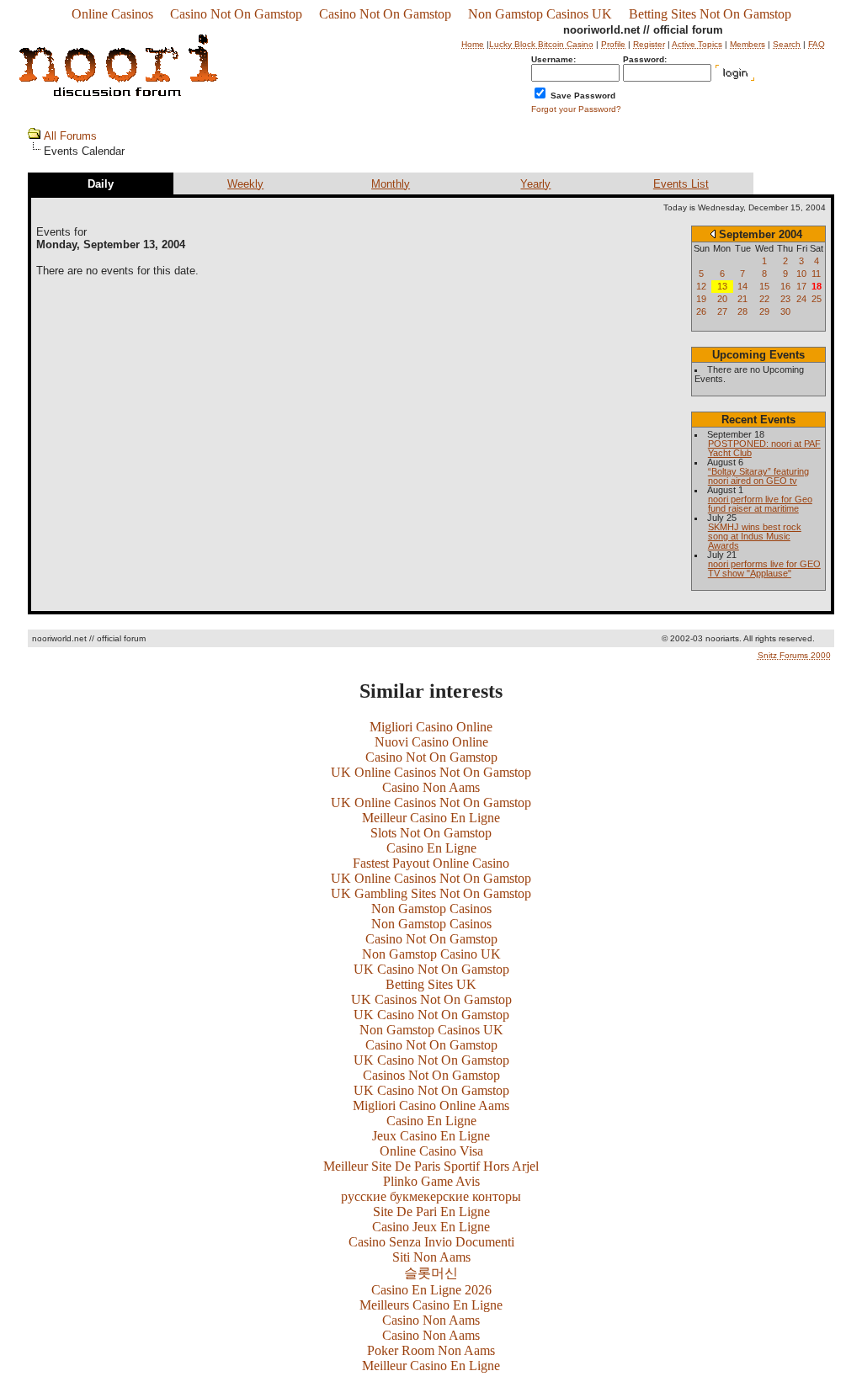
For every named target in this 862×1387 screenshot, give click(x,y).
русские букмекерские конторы (431, 1196)
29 (764, 311)
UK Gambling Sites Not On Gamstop (431, 893)
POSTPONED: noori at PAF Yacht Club (764, 448)
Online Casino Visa (431, 1151)
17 (801, 286)
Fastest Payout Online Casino (431, 863)
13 (722, 286)
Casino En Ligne (431, 848)
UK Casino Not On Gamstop (431, 969)
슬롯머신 (431, 1273)
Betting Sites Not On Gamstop (710, 14)
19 (701, 299)
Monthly (390, 184)
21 (742, 299)
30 (785, 311)
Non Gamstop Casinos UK (540, 14)
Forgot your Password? (576, 109)
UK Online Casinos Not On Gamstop (431, 772)
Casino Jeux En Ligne (431, 1227)
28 (742, 311)
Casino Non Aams (431, 787)
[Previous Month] (713, 233)
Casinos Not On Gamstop (431, 1075)
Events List (681, 184)
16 (785, 286)
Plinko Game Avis (431, 1181)
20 (722, 299)
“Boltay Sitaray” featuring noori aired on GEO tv (758, 476)
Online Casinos (112, 14)
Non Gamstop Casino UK (431, 954)
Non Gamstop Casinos (431, 908)
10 (801, 273)
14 (742, 286)
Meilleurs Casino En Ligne (431, 1305)
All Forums (70, 136)
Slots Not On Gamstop (431, 833)
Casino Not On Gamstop (236, 14)
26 (701, 311)
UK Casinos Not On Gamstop (431, 999)
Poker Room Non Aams (431, 1350)
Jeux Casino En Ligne (431, 1136)
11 (816, 273)
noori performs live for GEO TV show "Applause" (764, 568)
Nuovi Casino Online (431, 742)
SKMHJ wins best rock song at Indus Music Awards (754, 536)
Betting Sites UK (431, 984)
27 (722, 311)
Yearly (535, 184)
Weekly (245, 184)
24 (801, 299)
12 (701, 286)
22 (764, 299)
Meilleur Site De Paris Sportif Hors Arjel (431, 1166)
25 (816, 299)
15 (764, 286)
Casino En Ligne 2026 (431, 1290)
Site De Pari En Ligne (431, 1211)
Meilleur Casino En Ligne (431, 817)
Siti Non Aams (431, 1257)
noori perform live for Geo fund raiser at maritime (760, 503)
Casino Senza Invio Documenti (431, 1242)
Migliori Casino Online (431, 727)
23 (785, 299)
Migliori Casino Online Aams (431, 1105)
